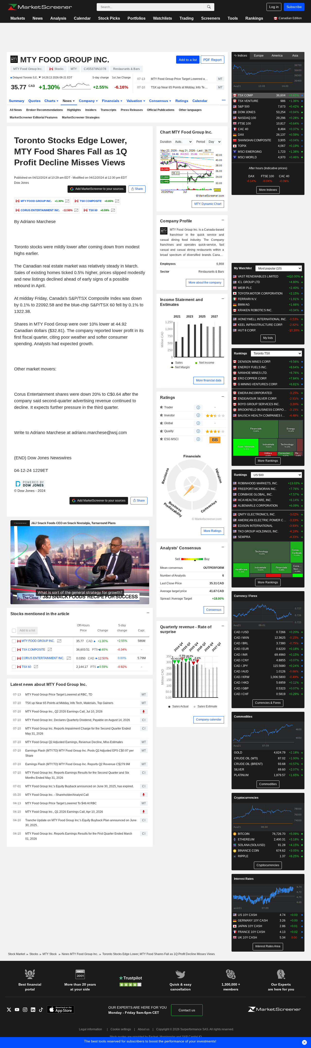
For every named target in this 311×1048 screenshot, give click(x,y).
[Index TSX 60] (112, 210)
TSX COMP (245, 95)
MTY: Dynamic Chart (207, 204)
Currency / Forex (245, 596)
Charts (50, 101)
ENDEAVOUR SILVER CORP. (257, 398)
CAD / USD (241, 632)
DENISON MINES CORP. (254, 361)
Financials (111, 101)
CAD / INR (241, 654)
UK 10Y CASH (247, 937)
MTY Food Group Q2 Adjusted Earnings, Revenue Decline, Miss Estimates (74, 742)
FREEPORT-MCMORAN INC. (257, 489)
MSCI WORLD (247, 157)
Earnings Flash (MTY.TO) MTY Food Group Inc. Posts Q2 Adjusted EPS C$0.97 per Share (79, 753)
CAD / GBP (241, 688)
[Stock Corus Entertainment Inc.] (75, 210)
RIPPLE (243, 856)
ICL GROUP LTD (249, 282)
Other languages (190, 110)
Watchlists (162, 18)
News (38, 18)
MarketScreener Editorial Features (34, 117)
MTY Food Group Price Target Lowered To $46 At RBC (61, 803)
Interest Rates (244, 878)
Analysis (58, 18)
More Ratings (212, 531)
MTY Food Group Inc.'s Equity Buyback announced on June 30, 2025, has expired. (79, 786)
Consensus (159, 101)
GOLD (238, 752)
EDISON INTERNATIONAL (255, 526)
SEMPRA (244, 537)
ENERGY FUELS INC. (252, 367)
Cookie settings (121, 1029)
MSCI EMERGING (250, 151)
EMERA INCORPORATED (255, 393)
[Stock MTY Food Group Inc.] (66, 201)
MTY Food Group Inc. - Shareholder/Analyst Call (57, 794)
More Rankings (268, 460)
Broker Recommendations (44, 110)
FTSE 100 (244, 123)
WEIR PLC (245, 288)
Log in (274, 7)
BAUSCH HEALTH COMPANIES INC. (262, 415)
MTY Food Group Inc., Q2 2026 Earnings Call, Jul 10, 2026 (64, 711)
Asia (295, 55)
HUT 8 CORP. (247, 330)
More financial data (208, 380)
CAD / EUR (241, 649)
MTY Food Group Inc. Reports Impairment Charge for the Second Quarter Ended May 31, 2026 (78, 731)
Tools (233, 18)
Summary (16, 101)
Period (200, 141)
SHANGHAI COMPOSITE (254, 140)
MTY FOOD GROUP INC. (38, 641)
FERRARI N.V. (247, 299)
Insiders (90, 110)
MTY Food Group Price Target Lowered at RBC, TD (179, 79)
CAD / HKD (241, 682)
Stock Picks (109, 18)
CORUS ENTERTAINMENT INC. (43, 658)
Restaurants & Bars (211, 271)
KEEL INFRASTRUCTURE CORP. (260, 325)
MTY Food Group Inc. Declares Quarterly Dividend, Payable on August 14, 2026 (77, 720)
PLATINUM (241, 775)
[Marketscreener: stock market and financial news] (40, 7)
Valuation (135, 101)
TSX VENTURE (248, 101)
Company (87, 101)
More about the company (205, 282)
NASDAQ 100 (247, 118)
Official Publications (160, 110)
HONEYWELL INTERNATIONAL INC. (262, 319)
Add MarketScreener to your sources (99, 189)
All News (16, 110)
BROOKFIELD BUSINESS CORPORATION (262, 409)
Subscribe (294, 7)
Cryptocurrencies (246, 797)
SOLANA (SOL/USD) (251, 845)
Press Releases (132, 110)
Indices (242, 55)
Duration (166, 141)
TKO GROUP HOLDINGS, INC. (258, 531)
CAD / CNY (241, 660)
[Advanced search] (209, 7)
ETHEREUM (246, 839)
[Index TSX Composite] (116, 201)
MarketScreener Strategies (81, 117)
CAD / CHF (241, 694)
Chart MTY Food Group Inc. (186, 132)
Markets (17, 18)
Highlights (74, 110)
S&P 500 (244, 106)
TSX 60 (26, 667)
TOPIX (242, 146)
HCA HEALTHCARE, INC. (255, 500)
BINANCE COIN (248, 850)
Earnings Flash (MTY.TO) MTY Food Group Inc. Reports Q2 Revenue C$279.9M (77, 764)
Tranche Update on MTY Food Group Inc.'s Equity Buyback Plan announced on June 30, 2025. (81, 823)
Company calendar (208, 719)
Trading (187, 18)
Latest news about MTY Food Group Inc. (48, 684)
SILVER (239, 769)
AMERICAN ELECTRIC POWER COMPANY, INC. (262, 520)
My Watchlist (243, 268)
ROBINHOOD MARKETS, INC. (258, 483)
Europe (259, 55)
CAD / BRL (241, 643)
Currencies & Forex (268, 702)
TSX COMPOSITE (33, 649)
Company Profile (176, 221)
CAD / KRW (241, 677)
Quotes (34, 101)
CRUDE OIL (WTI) (246, 758)
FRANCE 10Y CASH (251, 932)
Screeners (210, 18)
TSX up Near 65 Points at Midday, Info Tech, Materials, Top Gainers (179, 87)
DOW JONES (246, 112)
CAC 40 (243, 129)
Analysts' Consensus (180, 548)
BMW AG (244, 304)
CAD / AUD (241, 671)
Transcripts (108, 110)
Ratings (181, 101)
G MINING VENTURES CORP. (257, 384)
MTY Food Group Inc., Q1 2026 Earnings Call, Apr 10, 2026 (64, 811)
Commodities (243, 716)
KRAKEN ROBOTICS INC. (255, 310)
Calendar (82, 18)
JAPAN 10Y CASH (250, 926)
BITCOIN (244, 834)
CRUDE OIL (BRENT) (248, 764)
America (277, 55)
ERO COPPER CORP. (252, 378)
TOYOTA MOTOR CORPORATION (260, 293)
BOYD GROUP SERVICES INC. (259, 404)
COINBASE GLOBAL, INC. (255, 494)
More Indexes (268, 190)
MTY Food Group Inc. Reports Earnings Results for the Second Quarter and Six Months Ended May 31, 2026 (77, 775)
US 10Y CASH (247, 915)
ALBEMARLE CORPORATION (258, 505)
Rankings (254, 18)
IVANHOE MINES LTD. (253, 373)
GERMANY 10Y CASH (253, 920)
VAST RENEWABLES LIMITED (258, 276)
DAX (241, 134)
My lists (268, 338)
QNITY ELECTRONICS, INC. (257, 514)
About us (143, 1029)
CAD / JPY (241, 666)
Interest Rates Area (267, 946)
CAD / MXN (241, 637)
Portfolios (137, 18)
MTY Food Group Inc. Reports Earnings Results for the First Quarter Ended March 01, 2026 (78, 836)
